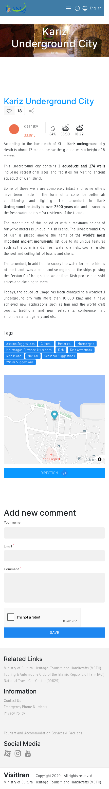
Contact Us (12, 700)
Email (9, 546)
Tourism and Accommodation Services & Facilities (43, 733)
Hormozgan (86, 344)
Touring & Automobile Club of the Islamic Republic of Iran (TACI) (54, 674)
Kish (54, 53)
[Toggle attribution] (100, 459)
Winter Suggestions (19, 362)
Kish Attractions (81, 350)
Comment (12, 568)
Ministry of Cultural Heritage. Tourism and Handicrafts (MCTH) (52, 668)
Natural (33, 356)
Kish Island (14, 356)
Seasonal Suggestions (59, 356)
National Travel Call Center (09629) (31, 680)
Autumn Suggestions (20, 344)
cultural (46, 344)
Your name (12, 522)
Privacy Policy (14, 713)
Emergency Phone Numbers (25, 706)
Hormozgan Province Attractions (29, 350)
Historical (65, 344)
